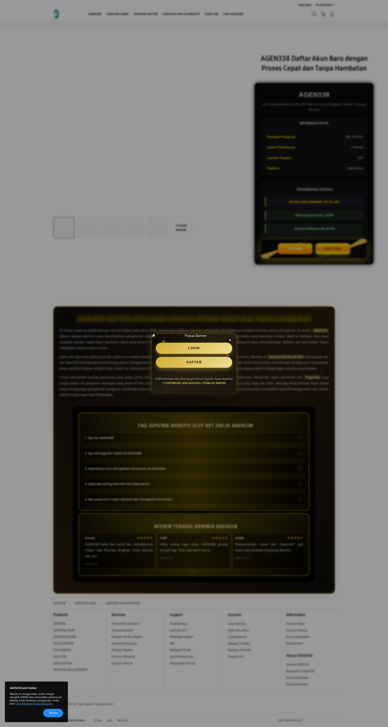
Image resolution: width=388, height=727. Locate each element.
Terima (53, 713)
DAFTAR (194, 362)
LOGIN (194, 348)
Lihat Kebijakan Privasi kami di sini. (34, 703)
